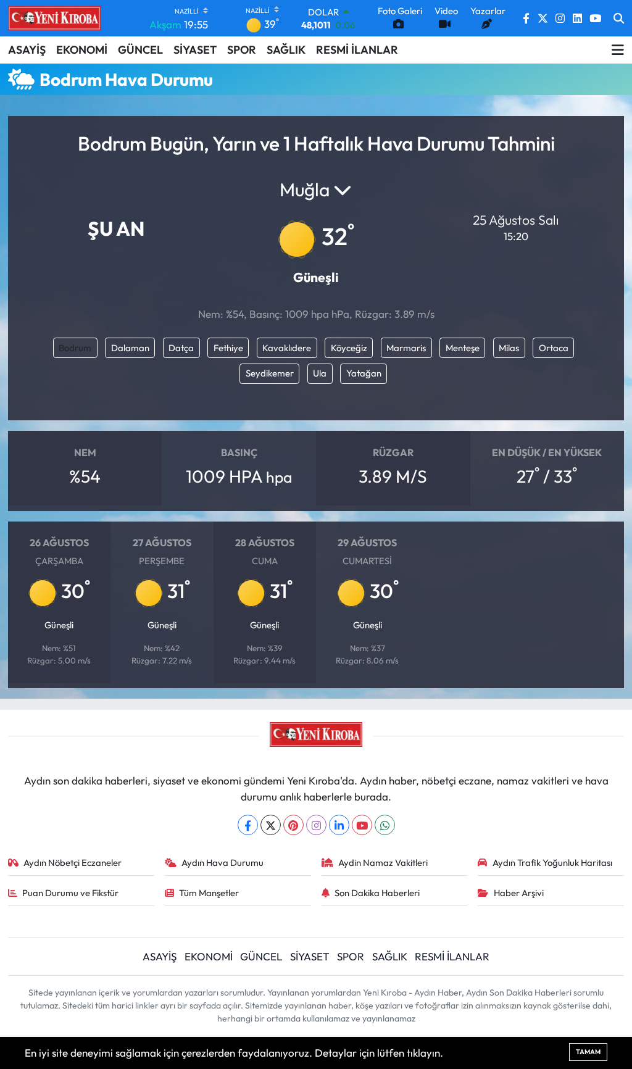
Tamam (588, 1051)
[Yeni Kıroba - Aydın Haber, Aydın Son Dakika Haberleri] (54, 17)
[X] (270, 825)
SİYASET (195, 50)
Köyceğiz (349, 348)
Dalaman (130, 348)
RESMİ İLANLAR (357, 50)
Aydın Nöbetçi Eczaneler (72, 862)
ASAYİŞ (27, 50)
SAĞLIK (286, 50)
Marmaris (406, 348)
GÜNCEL (140, 50)
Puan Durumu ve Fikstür (70, 893)
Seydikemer (270, 373)
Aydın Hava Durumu (222, 862)
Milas (509, 348)
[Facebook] (248, 825)
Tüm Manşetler (209, 893)
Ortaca (553, 348)
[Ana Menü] (618, 50)
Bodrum (75, 348)
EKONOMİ (81, 50)
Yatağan (363, 373)
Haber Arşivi (519, 893)
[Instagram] (316, 825)
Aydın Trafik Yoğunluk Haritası (552, 862)
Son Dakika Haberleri (377, 893)
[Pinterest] (293, 825)
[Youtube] (362, 825)
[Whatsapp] (385, 825)
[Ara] (618, 18)
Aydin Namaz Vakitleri (383, 862)
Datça (181, 348)
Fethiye (228, 348)
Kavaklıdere (286, 348)
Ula (319, 373)
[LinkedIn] (339, 825)
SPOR (241, 50)
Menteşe (463, 348)
